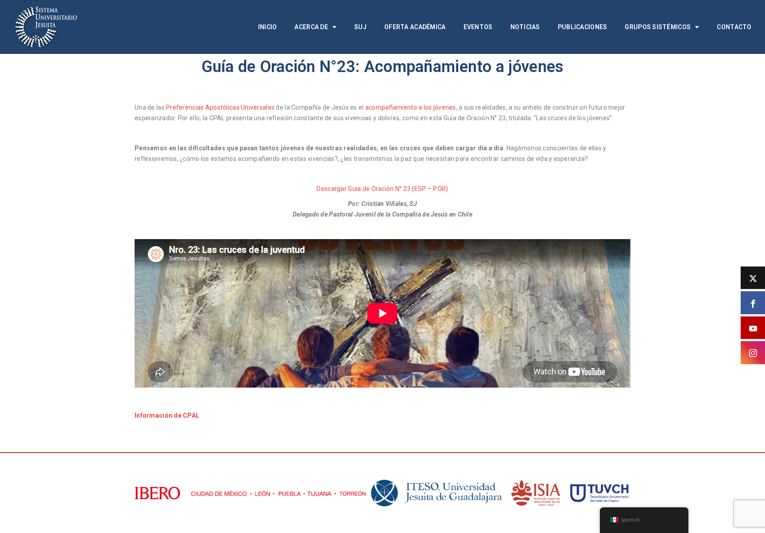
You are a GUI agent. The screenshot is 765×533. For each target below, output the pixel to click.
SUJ (360, 26)
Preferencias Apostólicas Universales (220, 107)
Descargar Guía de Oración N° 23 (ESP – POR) (382, 188)
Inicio (267, 26)
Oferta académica (414, 26)
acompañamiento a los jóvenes (410, 107)
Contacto (734, 26)
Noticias (525, 26)
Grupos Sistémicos (658, 26)
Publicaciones (582, 26)
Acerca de (311, 26)
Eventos (478, 26)
